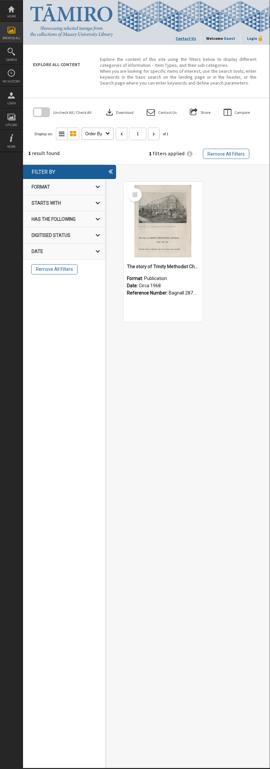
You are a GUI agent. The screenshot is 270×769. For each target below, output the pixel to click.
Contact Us (186, 38)
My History (11, 81)
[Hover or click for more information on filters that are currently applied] (189, 153)
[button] (161, 112)
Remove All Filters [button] (226, 154)
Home (11, 16)
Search (11, 60)
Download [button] (119, 112)
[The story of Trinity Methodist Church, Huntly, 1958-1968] (163, 221)
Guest (229, 38)
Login (11, 103)
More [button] (11, 146)
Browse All (11, 38)
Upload (11, 125)
